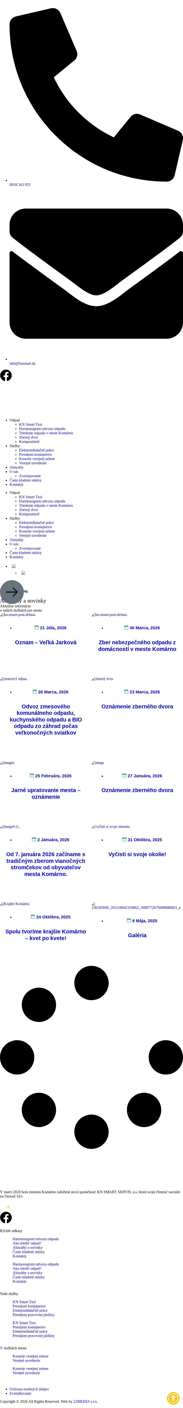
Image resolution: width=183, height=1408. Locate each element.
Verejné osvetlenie (32, 463)
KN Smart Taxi (30, 424)
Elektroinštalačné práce (36, 450)
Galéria (137, 935)
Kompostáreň (29, 442)
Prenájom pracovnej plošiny (34, 1315)
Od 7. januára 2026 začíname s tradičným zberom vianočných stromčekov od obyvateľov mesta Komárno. (45, 864)
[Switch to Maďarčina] (31, 573)
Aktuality (17, 467)
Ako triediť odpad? (27, 1243)
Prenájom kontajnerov (35, 454)
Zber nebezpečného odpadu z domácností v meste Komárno (137, 645)
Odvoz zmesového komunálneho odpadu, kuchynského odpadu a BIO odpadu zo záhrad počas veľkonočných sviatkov (46, 719)
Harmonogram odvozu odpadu (42, 429)
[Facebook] (6, 375)
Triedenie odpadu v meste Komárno (46, 433)
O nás (14, 472)
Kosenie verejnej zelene (37, 459)
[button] (22, 566)
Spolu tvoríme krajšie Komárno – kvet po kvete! (45, 934)
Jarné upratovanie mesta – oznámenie (46, 793)
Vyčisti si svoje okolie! (137, 854)
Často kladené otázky (26, 480)
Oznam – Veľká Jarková (45, 642)
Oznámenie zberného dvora (137, 706)
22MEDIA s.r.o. (85, 1401)
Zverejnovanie (30, 476)
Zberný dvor (28, 437)
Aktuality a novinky (28, 1247)
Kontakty (17, 484)
